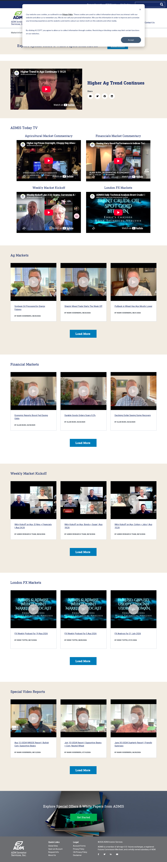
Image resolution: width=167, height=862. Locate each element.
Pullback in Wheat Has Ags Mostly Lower (133, 306)
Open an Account (55, 849)
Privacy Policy (78, 849)
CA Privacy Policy (80, 852)
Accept (131, 40)
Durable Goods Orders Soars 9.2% (80, 415)
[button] (90, 96)
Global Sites (53, 846)
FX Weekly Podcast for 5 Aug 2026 (80, 633)
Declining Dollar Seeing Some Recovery (133, 415)
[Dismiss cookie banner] (140, 9)
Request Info (53, 852)
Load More (82, 334)
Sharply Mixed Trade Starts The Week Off (83, 306)
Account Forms (79, 846)
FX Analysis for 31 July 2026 (128, 633)
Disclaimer (77, 855)
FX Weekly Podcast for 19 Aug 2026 (31, 633)
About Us (52, 855)
